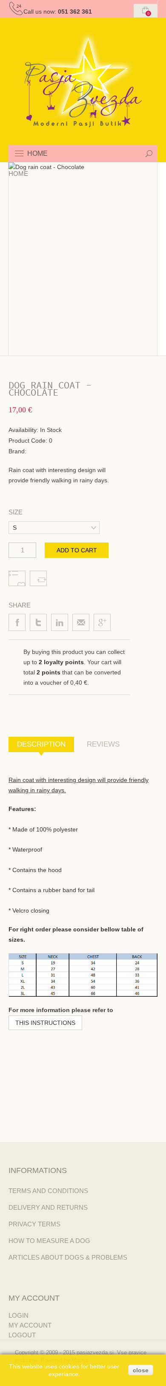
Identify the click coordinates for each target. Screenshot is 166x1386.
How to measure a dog (49, 1240)
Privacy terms (34, 1224)
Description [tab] (41, 744)
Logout (22, 1335)
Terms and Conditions (48, 1190)
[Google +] (102, 622)
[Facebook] (17, 622)
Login (19, 1315)
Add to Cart (77, 550)
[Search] (149, 153)
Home (18, 173)
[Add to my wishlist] (17, 578)
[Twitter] (38, 622)
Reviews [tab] (103, 744)
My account (30, 1325)
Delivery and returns (48, 1207)
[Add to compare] (38, 578)
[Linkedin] (59, 622)
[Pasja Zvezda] (83, 80)
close (141, 1370)
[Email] (80, 622)
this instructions (45, 1022)
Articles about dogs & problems (68, 1257)
